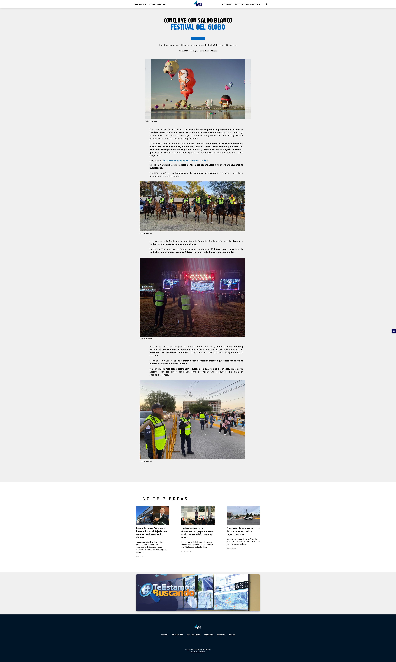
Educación (227, 4)
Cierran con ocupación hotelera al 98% (185, 160)
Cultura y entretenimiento (247, 4)
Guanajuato (140, 4)
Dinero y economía (157, 4)
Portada (164, 635)
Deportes (221, 635)
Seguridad (208, 635)
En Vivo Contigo (193, 635)
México (232, 635)
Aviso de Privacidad (198, 651)
